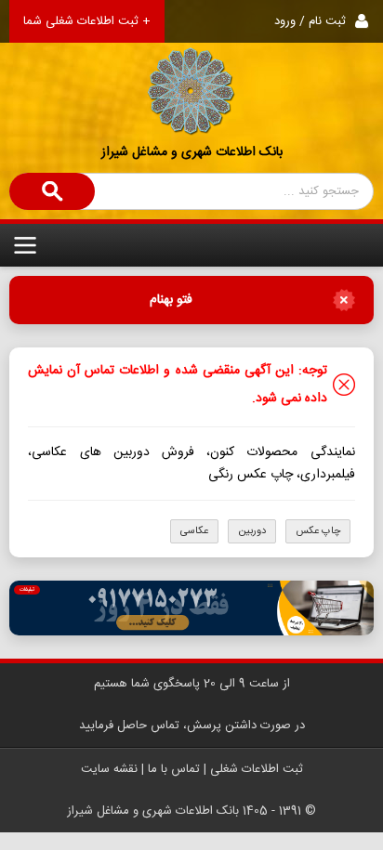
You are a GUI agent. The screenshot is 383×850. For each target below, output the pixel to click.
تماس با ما (174, 769)
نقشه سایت (109, 769)
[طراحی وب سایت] (191, 608)
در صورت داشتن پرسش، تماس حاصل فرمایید (192, 725)
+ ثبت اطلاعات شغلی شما (87, 21)
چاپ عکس (318, 531)
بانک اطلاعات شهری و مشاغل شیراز (192, 152)
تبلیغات (27, 590)
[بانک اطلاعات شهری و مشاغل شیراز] (191, 68)
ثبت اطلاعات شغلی (256, 769)
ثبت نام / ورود (310, 21)
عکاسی (194, 531)
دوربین (252, 531)
